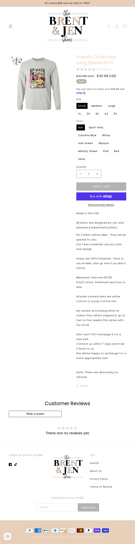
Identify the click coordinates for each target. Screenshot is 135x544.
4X (106, 114)
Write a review (35, 413)
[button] (10, 26)
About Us (96, 471)
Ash (80, 127)
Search (94, 463)
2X (88, 114)
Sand (81, 159)
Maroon (104, 143)
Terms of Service (101, 487)
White (106, 135)
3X (97, 114)
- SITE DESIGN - (72, 537)
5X (115, 114)
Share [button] (84, 386)
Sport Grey (96, 127)
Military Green (88, 151)
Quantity (81, 167)
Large (111, 106)
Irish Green (85, 143)
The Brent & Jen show (52, 537)
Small (82, 106)
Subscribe (88, 507)
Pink (106, 151)
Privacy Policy (99, 479)
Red (116, 151)
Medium (96, 106)
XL (79, 114)
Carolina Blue (87, 135)
